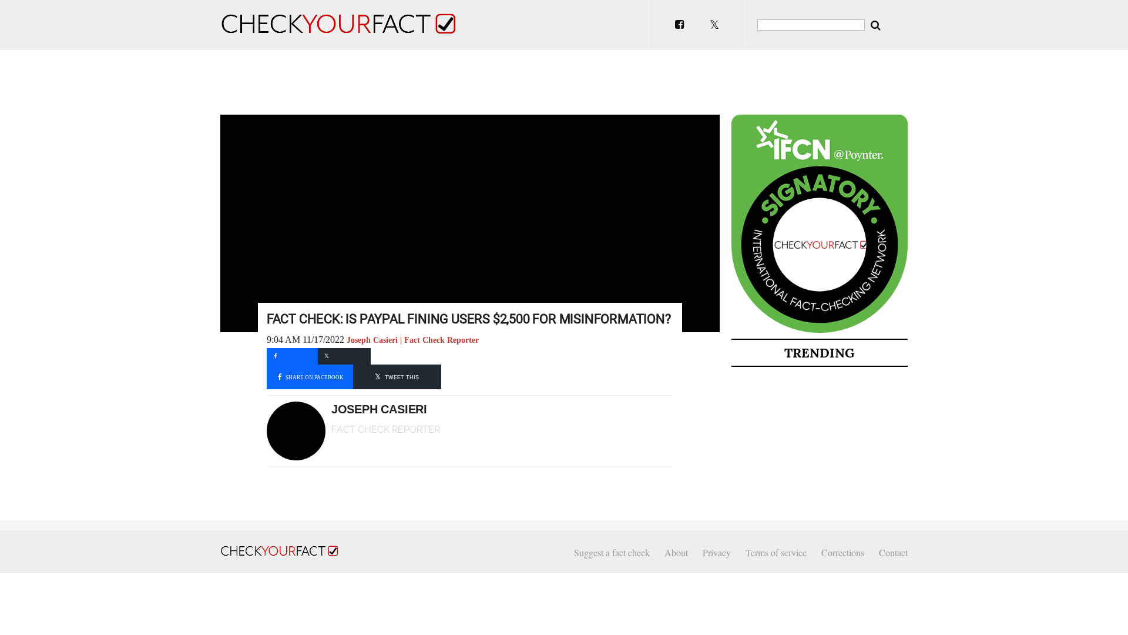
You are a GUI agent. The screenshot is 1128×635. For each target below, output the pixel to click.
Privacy (717, 552)
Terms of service (776, 552)
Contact (893, 552)
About (676, 552)
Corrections (842, 552)
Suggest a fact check (612, 552)
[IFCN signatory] (819, 330)
